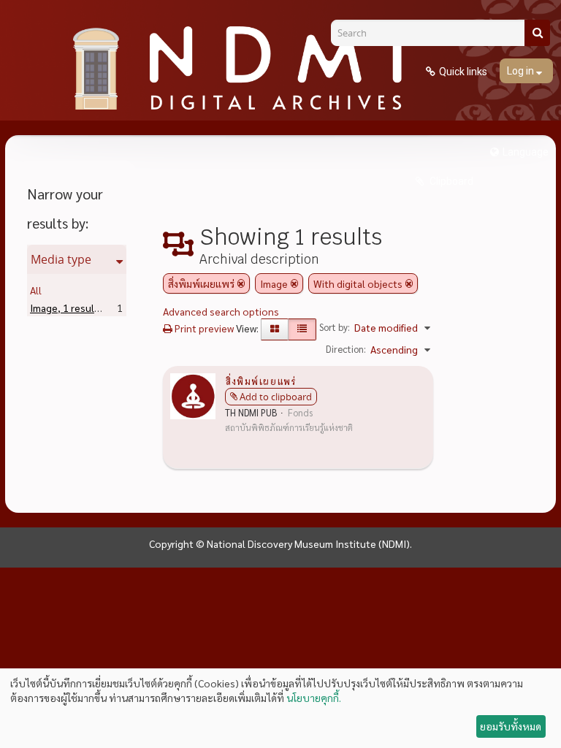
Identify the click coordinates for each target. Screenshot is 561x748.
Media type (61, 259)
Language (526, 152)
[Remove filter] (241, 283)
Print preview (203, 328)
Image (67, 307)
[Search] (537, 33)
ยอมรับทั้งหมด (510, 726)
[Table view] (302, 329)
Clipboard (450, 181)
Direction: (346, 349)
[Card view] (275, 329)
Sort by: (334, 327)
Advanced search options (221, 311)
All (36, 290)
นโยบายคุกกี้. (313, 697)
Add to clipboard (276, 396)
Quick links (463, 71)
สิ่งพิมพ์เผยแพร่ (260, 380)
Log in (521, 71)
